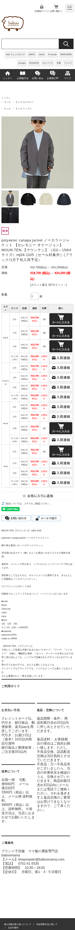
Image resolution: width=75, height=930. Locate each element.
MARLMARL (66, 54)
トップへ (7, 78)
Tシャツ (68, 63)
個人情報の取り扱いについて (17, 924)
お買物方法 (22, 78)
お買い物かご (56, 11)
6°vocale (52, 54)
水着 (59, 63)
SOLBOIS (34, 63)
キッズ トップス (24, 109)
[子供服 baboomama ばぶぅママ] (13, 32)
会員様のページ (41, 11)
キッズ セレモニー (25, 102)
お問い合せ (37, 78)
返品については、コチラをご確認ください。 (28, 503)
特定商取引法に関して (46, 924)
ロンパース (47, 63)
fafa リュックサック (15, 54)
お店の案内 (13, 927)
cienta (42, 54)
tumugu (22, 63)
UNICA (32, 54)
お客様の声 (52, 78)
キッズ (7, 102)
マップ (67, 78)
